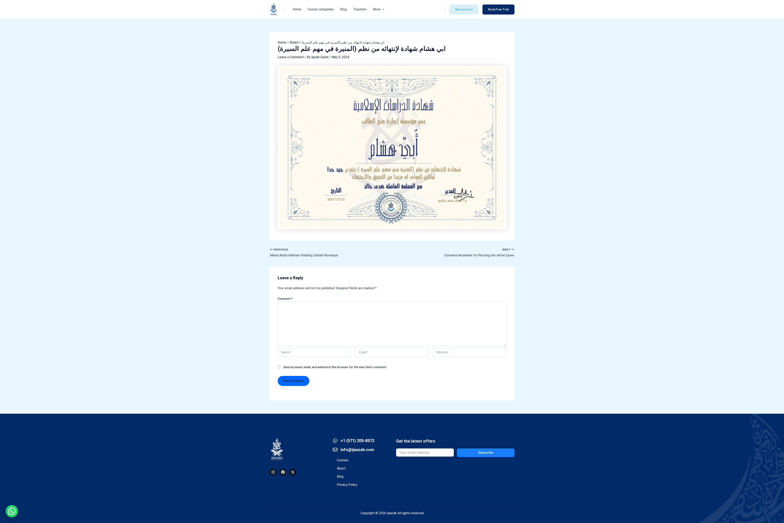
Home (297, 9)
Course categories (320, 9)
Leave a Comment (291, 57)
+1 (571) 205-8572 (357, 440)
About (341, 468)
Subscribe (485, 453)
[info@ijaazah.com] (335, 449)
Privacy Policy (347, 485)
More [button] (376, 9)
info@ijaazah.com (357, 449)
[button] (382, 9)
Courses (343, 460)
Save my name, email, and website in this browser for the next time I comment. (335, 367)
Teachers (359, 9)
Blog (343, 9)
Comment (285, 298)
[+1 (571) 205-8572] (335, 440)
